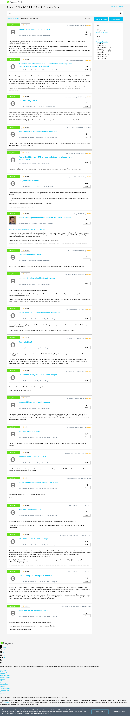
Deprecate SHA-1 (25, 342)
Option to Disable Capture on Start (32, 457)
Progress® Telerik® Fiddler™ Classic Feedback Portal (33, 7)
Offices (2, 681)
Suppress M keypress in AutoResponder (34, 402)
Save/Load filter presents (29, 180)
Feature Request (103, 33)
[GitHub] (1, 661)
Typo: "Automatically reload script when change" (38, 375)
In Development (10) (104, 47)
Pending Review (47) (104, 51)
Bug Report (101, 31)
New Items (24, 18)
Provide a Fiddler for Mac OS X (31, 509)
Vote (86, 35)
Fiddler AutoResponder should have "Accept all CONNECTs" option (45, 217)
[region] (65, 711)
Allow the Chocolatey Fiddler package (33, 539)
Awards (2, 674)
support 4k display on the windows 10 (33, 610)
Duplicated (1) (102, 45)
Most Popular (34, 18)
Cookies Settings (119, 711)
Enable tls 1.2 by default (28, 100)
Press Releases (5, 675)
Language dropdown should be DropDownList (37, 278)
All (98, 29)
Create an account (117, 7)
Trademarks (6, 702)
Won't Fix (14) (102, 58)
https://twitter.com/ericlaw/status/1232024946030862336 (27, 229)
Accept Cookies (100, 711)
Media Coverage (5, 677)
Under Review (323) (104, 54)
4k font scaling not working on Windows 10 (35, 575)
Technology (4, 672)
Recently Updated (13, 18)
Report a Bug (116, 19)
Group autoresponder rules (29, 431)
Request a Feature (101, 19)
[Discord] (1, 663)
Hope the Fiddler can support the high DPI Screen (38, 482)
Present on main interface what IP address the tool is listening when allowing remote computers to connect (45, 65)
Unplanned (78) (102, 56)
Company (3, 670)
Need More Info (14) (104, 49)
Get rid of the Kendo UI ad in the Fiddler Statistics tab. (40, 313)
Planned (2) (101, 53)
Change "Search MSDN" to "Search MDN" (34, 29)
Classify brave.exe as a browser (31, 254)
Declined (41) (102, 44)
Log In (121, 8)
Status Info (87, 18)
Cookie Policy (77, 711)
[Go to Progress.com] (6, 644)
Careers (2, 679)
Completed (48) (103, 42)
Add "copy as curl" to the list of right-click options (38, 131)
